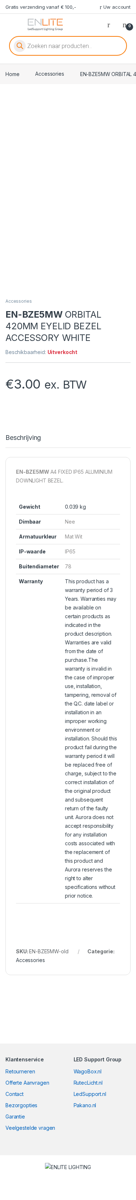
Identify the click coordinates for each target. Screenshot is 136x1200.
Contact (14, 1094)
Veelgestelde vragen (30, 1128)
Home (12, 74)
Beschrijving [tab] (23, 437)
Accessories (49, 74)
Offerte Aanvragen (27, 1083)
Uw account (117, 7)
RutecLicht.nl (88, 1083)
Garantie (15, 1116)
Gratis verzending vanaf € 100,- (40, 7)
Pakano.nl (85, 1105)
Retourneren (20, 1071)
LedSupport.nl (90, 1094)
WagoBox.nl (88, 1071)
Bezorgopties (21, 1105)
